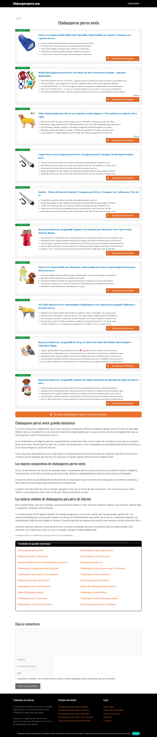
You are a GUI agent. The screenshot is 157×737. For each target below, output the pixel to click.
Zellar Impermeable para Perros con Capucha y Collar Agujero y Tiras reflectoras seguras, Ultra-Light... (88, 115)
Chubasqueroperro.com (26, 3)
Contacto (107, 720)
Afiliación (107, 717)
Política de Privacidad (113, 710)
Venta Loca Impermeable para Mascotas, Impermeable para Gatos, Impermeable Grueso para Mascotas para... (86, 269)
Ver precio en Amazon (123, 58)
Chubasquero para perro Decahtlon (74, 720)
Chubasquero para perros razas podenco (38, 574)
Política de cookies (111, 713)
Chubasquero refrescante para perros (99, 598)
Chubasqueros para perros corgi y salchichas (102, 568)
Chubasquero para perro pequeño (74, 713)
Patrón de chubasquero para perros (98, 586)
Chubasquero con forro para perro (35, 604)
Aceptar (136, 733)
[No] (154, 733)
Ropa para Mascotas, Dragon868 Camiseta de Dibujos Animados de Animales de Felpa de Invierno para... (88, 381)
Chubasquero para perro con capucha (75, 717)
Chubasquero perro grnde (30, 550)
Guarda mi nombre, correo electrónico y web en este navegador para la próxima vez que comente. (66, 678)
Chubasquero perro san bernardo (34, 586)
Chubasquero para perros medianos (98, 604)
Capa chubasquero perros (30, 592)
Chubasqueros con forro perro (95, 556)
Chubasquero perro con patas (32, 598)
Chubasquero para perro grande (73, 706)
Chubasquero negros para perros (96, 550)
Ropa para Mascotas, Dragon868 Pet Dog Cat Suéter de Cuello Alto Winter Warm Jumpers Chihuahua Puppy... (84, 344)
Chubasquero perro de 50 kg (94, 580)
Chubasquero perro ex (91, 562)
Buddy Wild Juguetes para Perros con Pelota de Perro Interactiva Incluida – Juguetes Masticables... (82, 74)
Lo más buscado (133, 3)
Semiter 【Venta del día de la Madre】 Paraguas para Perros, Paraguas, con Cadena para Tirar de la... (88, 194)
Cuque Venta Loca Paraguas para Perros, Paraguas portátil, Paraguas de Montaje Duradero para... (86, 156)
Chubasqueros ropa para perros (33, 580)
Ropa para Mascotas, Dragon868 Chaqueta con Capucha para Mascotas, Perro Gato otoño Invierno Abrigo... (85, 231)
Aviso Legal (108, 706)
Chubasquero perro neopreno (95, 574)
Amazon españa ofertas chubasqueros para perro (42, 562)
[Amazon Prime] (136, 95)
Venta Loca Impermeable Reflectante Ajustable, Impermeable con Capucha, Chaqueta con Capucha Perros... (84, 37)
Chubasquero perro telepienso (33, 556)
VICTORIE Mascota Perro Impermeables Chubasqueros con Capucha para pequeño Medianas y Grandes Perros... (86, 306)
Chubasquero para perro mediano (74, 710)
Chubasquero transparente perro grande (38, 568)
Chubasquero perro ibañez (93, 592)
